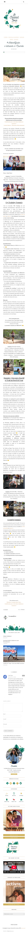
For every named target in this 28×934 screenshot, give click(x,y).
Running (22, 37)
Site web (5, 724)
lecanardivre (12, 616)
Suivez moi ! (23, 928)
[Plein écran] (23, 872)
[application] (14, 867)
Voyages (16, 39)
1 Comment (5, 609)
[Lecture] (5, 872)
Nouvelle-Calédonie (13, 37)
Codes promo (14, 837)
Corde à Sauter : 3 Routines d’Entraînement (14, 125)
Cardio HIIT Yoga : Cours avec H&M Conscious (13, 663)
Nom (4, 714)
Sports (11, 39)
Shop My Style (14, 835)
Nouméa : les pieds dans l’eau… (14, 602)
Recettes (14, 801)
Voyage (21, 795)
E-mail (4, 719)
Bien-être (6, 801)
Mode (6, 795)
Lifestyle (21, 801)
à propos (14, 774)
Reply (23, 675)
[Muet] (20, 872)
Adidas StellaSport (7, 636)
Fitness (6, 37)
